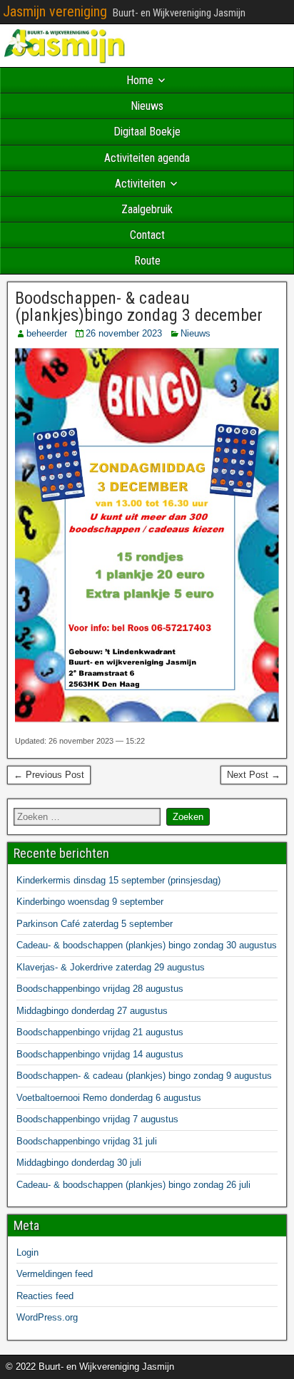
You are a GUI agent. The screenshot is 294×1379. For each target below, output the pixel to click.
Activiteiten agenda (147, 158)
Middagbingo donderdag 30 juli (78, 1162)
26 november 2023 (124, 333)
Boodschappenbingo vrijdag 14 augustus (99, 1054)
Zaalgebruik (147, 209)
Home (139, 80)
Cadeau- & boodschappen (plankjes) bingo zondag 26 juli (133, 1184)
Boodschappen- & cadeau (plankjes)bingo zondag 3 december (139, 306)
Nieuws (147, 106)
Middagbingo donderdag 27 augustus (92, 1010)
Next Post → (253, 774)
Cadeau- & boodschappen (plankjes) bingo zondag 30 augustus (146, 945)
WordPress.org (47, 1317)
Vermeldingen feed (54, 1273)
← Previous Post (49, 774)
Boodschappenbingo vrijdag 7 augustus (97, 1119)
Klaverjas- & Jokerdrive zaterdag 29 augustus (110, 967)
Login (27, 1252)
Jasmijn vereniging (55, 11)
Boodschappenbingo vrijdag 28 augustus (99, 988)
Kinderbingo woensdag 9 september (89, 901)
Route (147, 260)
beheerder (46, 333)
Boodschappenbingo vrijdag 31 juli (86, 1141)
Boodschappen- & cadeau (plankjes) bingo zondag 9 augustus (144, 1075)
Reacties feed (45, 1296)
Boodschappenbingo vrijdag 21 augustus (99, 1032)
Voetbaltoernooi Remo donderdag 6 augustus (108, 1097)
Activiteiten (140, 183)
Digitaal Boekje (147, 131)
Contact (147, 235)
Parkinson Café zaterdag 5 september (94, 923)
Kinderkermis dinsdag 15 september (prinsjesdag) (118, 880)
